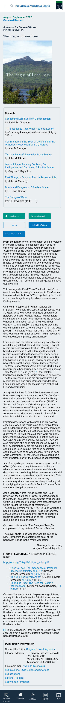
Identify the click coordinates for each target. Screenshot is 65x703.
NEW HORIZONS (33, 699)
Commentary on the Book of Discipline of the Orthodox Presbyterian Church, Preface (30, 143)
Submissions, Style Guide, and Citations (27, 669)
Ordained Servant (13, 20)
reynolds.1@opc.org (34, 666)
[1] (37, 372)
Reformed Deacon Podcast (14, 234)
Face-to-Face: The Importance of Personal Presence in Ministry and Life (33, 569)
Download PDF (14, 216)
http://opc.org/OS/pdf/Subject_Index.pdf (26, 562)
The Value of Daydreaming (25, 576)
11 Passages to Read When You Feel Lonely (29, 128)
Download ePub (39, 216)
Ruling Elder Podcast (39, 225)
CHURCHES (6, 698)
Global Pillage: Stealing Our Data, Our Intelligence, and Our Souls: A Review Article (29, 166)
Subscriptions (12, 673)
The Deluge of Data (16, 197)
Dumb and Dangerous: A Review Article (26, 187)
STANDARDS (20, 698)
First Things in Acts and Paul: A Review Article (30, 177)
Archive (14, 225)
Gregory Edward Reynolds (40, 649)
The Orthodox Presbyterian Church (32, 5)
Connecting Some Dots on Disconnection (28, 118)
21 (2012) (35, 573)
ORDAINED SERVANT (46, 699)
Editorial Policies (14, 677)
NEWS (58, 698)
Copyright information (17, 681)
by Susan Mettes (28, 154)
